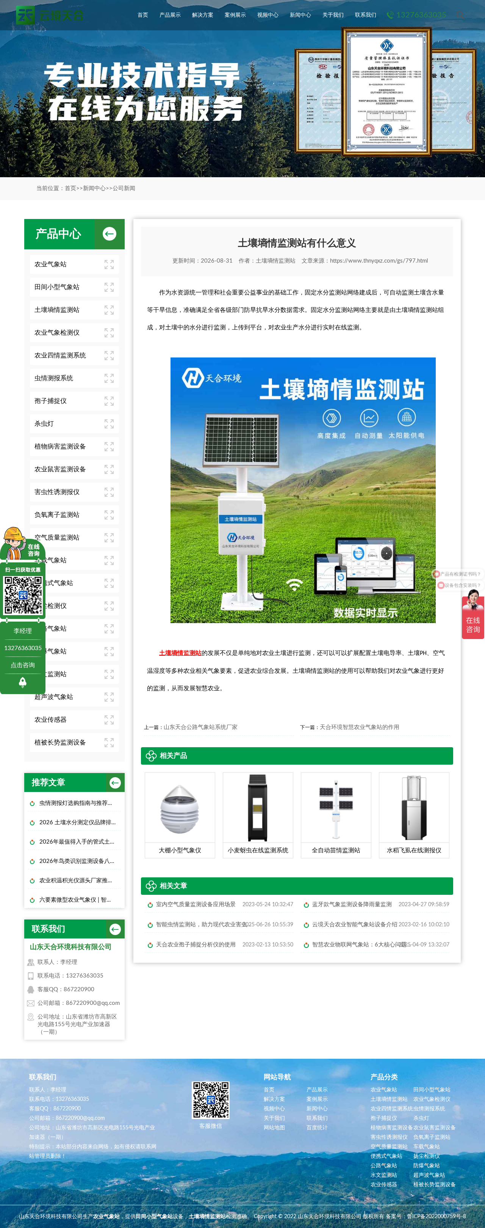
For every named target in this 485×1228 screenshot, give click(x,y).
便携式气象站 (53, 583)
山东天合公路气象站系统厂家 (201, 727)
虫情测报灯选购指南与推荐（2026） (80, 803)
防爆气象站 (50, 651)
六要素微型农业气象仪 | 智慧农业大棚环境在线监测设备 (80, 900)
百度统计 (317, 1127)
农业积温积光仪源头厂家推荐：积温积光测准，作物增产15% (80, 880)
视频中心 (267, 15)
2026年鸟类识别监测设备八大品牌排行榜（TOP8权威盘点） (80, 861)
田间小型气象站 (57, 287)
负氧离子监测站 (57, 515)
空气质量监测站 (57, 537)
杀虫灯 (44, 423)
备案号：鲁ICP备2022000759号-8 (426, 1216)
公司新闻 (124, 188)
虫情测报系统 (53, 378)
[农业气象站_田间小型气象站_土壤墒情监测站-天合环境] (49, 15)
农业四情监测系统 (60, 355)
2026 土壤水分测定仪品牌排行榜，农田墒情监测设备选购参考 (80, 822)
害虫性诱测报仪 (57, 492)
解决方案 (202, 15)
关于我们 (333, 15)
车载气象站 (50, 560)
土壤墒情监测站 (57, 310)
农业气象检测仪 (57, 332)
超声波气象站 (53, 697)
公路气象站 (50, 628)
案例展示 (235, 15)
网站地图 (274, 1127)
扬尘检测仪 (50, 606)
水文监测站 (50, 674)
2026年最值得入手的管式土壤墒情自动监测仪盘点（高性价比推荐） (80, 842)
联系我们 (365, 15)
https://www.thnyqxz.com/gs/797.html (379, 261)
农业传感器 (50, 719)
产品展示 (170, 15)
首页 (143, 15)
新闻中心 (300, 15)
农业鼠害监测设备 (60, 469)
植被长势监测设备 (60, 742)
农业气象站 (50, 264)
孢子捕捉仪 (50, 401)
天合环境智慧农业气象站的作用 (359, 727)
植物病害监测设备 (60, 446)
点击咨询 (23, 665)
